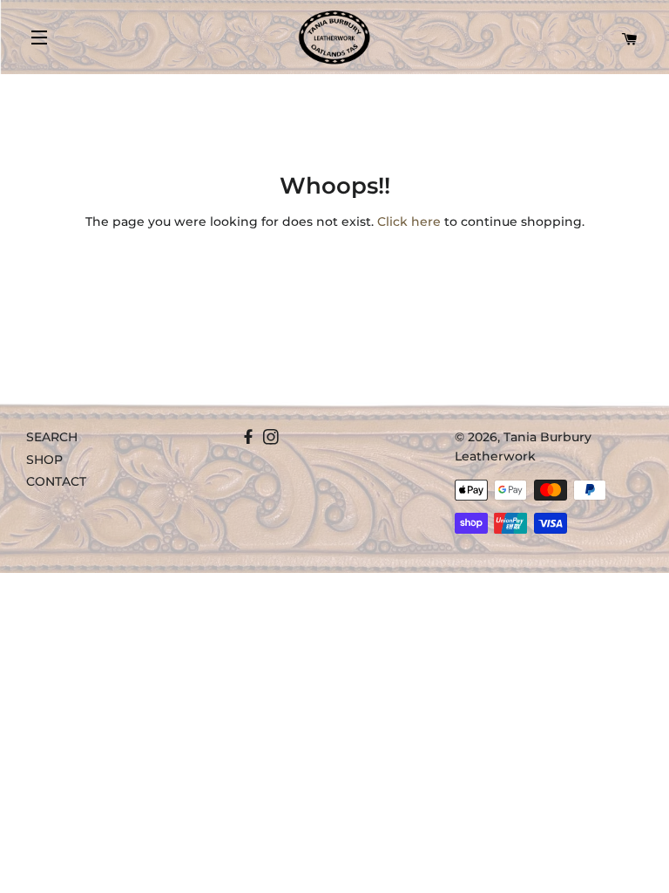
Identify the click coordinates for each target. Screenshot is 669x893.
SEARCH (52, 437)
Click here (409, 221)
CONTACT (56, 481)
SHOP (44, 459)
